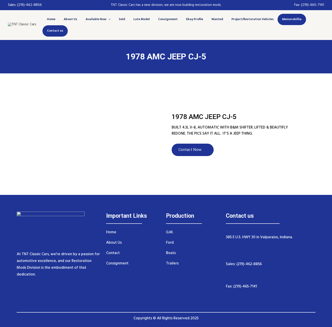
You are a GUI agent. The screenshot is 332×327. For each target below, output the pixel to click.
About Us (70, 19)
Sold (122, 19)
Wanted (217, 19)
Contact (113, 253)
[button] (108, 19)
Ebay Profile (194, 19)
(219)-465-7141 (312, 5)
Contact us (55, 30)
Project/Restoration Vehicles (252, 19)
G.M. (169, 232)
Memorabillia (292, 19)
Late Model (141, 19)
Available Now (96, 19)
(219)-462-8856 (29, 5)
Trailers (172, 263)
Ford (170, 243)
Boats (171, 253)
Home (51, 19)
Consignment (168, 19)
